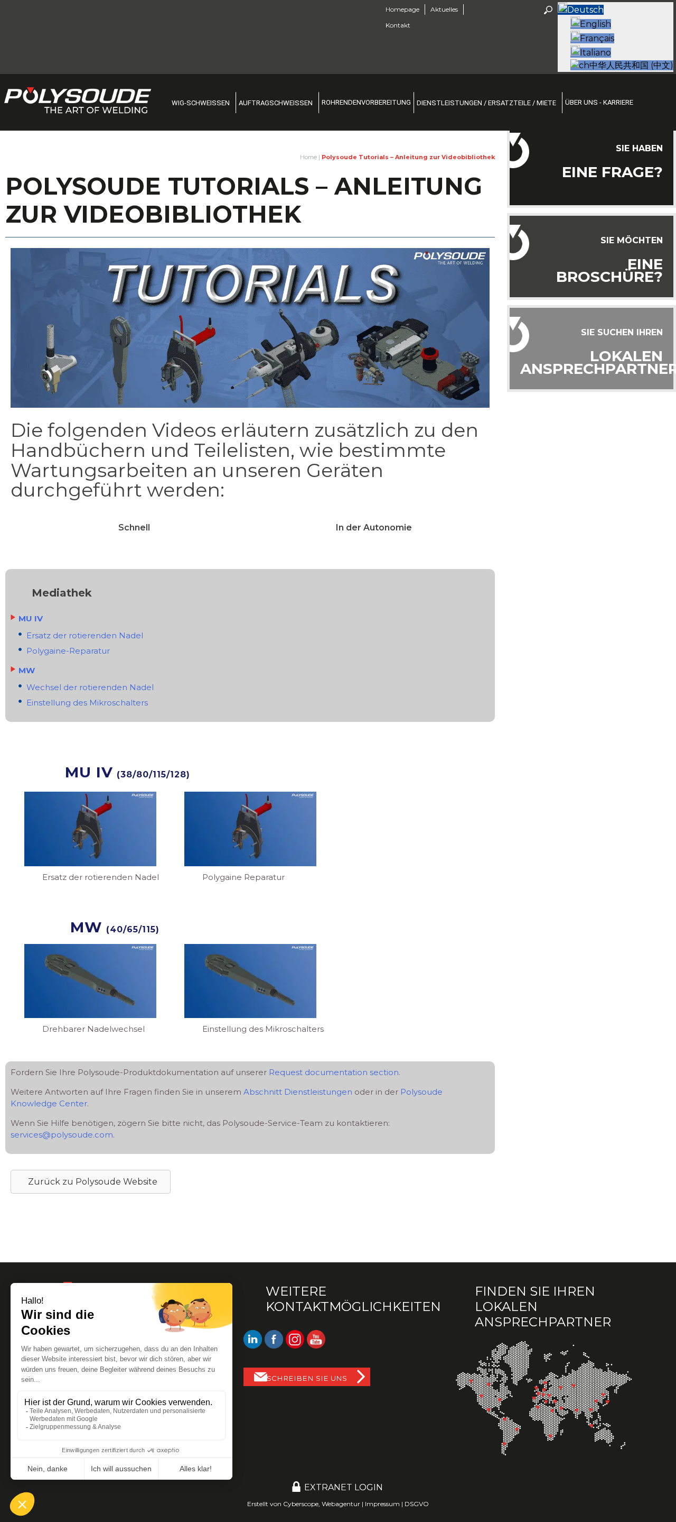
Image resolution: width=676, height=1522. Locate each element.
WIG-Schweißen (201, 103)
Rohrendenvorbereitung (366, 102)
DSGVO (417, 1504)
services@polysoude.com (62, 1135)
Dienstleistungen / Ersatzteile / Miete (486, 103)
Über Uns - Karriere (599, 102)
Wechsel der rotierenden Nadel (90, 687)
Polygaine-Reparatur (68, 651)
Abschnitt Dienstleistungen (297, 1092)
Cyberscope (300, 1504)
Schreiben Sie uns (307, 1378)
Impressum (382, 1504)
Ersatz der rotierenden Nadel (84, 635)
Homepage (402, 9)
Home (308, 157)
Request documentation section (334, 1072)
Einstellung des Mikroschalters (87, 703)
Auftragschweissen (276, 103)
